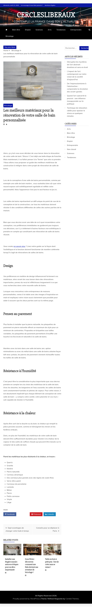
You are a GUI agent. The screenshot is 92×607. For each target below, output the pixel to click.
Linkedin (50, 514)
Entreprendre (75, 30)
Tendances (61, 30)
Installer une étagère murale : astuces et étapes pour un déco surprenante (11, 564)
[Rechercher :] (77, 48)
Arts (49, 30)
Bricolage (10, 36)
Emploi (28, 30)
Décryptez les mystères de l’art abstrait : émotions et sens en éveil (77, 64)
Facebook (10, 514)
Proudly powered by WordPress (26, 599)
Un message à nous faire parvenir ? (32, 5)
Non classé (71, 149)
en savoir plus (19, 246)
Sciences (39, 30)
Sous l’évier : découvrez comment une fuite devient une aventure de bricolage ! (31, 565)
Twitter (24, 514)
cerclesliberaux (46, 14)
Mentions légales (50, 5)
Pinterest (37, 514)
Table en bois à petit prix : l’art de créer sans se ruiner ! (52, 563)
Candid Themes (72, 599)
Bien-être (16, 30)
